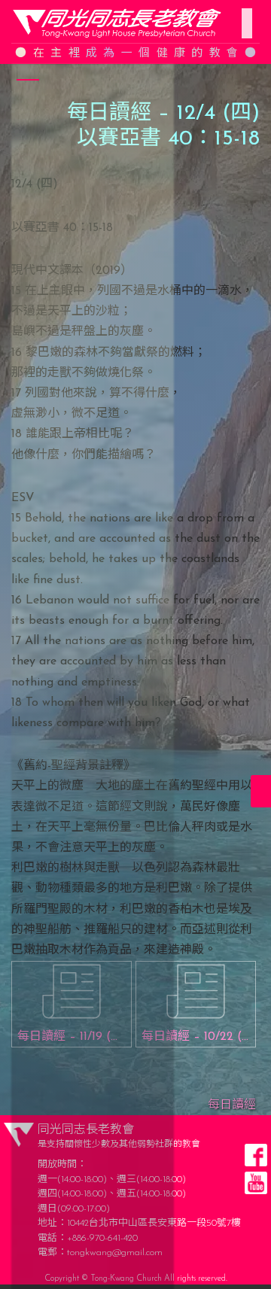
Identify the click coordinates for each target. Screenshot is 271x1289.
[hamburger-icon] (243, 14)
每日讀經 (232, 1105)
